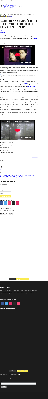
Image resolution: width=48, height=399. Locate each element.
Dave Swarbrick (4, 175)
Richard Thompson (14, 176)
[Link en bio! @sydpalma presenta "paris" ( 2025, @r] (28, 249)
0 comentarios (3, 32)
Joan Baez (21, 175)
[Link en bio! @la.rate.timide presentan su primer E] (9, 235)
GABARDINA (35, 157)
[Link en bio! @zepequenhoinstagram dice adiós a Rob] (9, 246)
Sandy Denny (22, 176)
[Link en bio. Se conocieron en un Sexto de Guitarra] (9, 221)
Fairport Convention (32, 86)
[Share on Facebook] (2, 165)
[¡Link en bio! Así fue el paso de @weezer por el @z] (9, 274)
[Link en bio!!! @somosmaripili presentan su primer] (9, 262)
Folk (18, 175)
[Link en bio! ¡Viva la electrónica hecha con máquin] (28, 263)
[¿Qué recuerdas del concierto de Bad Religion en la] (28, 231)
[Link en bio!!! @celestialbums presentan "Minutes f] (28, 222)
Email (2, 381)
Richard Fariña (6, 176)
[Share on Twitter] (2, 166)
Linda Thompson (28, 175)
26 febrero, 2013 (3, 31)
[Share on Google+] (2, 167)
